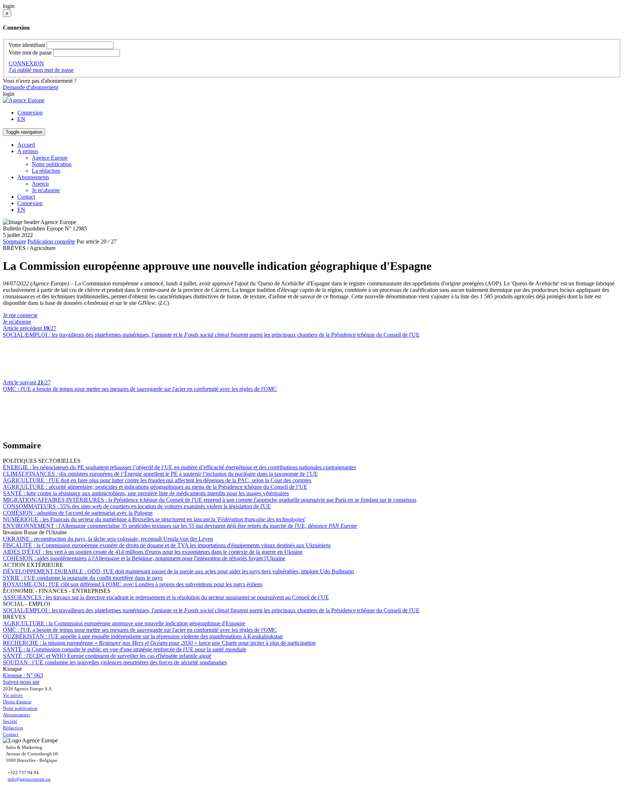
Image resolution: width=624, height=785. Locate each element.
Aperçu (40, 184)
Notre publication (52, 164)
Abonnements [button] (33, 177)
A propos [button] (27, 151)
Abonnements (16, 714)
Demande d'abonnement (30, 87)
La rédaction (46, 171)
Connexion (30, 112)
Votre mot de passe (30, 52)
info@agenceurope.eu (29, 779)
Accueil (26, 145)
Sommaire (14, 241)
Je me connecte (20, 315)
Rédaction (13, 727)
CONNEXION (26, 63)
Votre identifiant (27, 45)
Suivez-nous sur (21, 682)
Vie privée (13, 695)
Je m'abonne (46, 190)
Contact (26, 197)
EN (21, 119)
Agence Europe (50, 158)
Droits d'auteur (17, 701)
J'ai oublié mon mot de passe (41, 70)
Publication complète (51, 241)
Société (10, 721)
